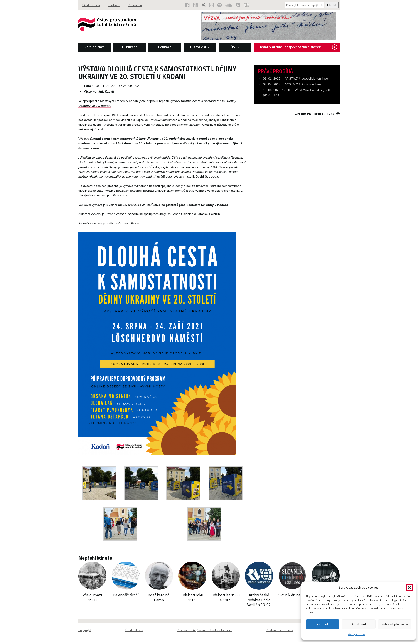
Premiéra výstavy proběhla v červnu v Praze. (109, 223)
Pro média (135, 5)
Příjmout (323, 624)
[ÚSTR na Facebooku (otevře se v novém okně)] (187, 5)
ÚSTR (235, 47)
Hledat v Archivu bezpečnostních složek (289, 47)
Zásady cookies (356, 634)
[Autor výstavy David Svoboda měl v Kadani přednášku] (204, 539)
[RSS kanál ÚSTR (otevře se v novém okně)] (238, 5)
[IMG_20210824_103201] (183, 498)
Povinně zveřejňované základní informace (204, 630)
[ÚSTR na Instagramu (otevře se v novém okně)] (211, 5)
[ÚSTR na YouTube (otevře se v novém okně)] (195, 5)
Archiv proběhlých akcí (315, 113)
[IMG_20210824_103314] (141, 498)
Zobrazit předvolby (394, 624)
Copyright (84, 630)
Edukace (165, 47)
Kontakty (114, 5)
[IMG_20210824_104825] (99, 498)
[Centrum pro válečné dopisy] (268, 38)
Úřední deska (91, 5)
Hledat (332, 5)
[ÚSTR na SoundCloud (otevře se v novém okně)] (229, 5)
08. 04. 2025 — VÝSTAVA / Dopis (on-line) (292, 84)
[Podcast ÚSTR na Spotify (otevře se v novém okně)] (220, 5)
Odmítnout (358, 624)
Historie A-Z (200, 47)
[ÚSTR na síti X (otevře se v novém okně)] (203, 5)
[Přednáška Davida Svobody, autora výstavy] (120, 539)
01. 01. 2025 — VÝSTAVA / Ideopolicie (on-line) (295, 78)
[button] (409, 587)
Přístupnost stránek (279, 630)
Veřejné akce (94, 47)
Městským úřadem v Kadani (119, 101)
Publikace (129, 47)
